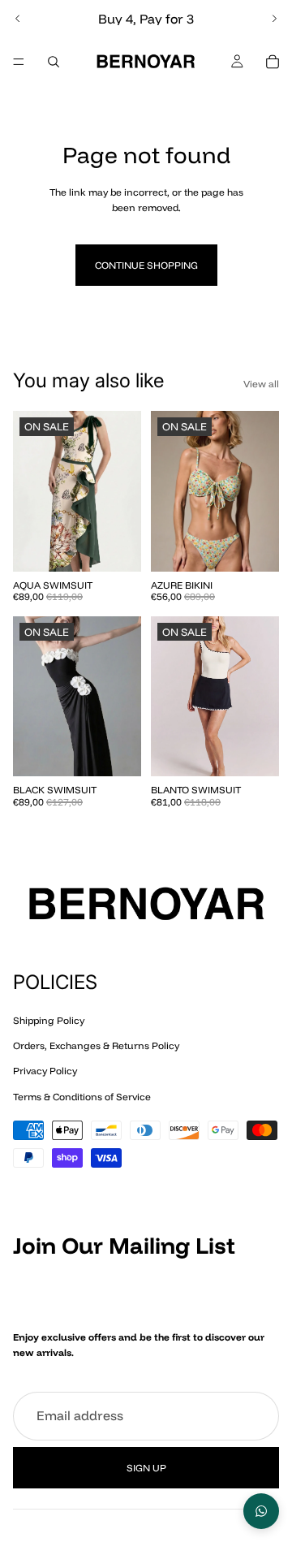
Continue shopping (146, 265)
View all (261, 384)
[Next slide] (274, 19)
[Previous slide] (18, 19)
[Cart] (272, 62)
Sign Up (146, 1468)
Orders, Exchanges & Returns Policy (96, 1045)
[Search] (53, 62)
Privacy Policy (45, 1071)
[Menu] (18, 61)
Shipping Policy (48, 1020)
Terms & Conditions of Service (82, 1096)
